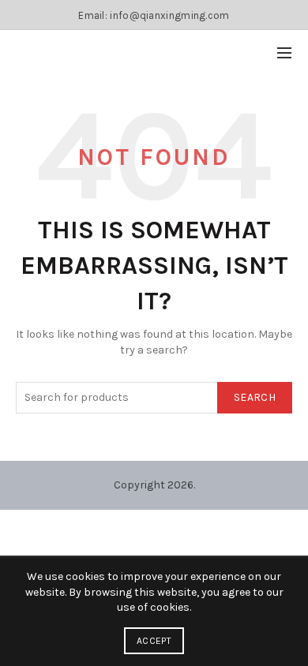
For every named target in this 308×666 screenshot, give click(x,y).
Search (255, 397)
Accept (154, 640)
